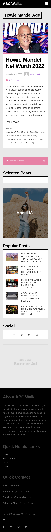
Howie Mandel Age (22, 132)
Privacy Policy (9, 458)
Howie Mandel (11, 132)
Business (9, 129)
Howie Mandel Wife (27, 143)
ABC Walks (12, 4)
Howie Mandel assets (37, 132)
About (5, 462)
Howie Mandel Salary (13, 143)
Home (5, 454)
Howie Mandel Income (13, 139)
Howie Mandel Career (13, 136)
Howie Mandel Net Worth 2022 (25, 63)
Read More (12, 122)
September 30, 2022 (14, 74)
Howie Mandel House (29, 136)
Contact (6, 466)
